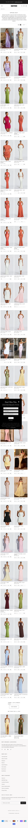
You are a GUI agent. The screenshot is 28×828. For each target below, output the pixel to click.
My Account (4, 768)
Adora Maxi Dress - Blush (5, 331)
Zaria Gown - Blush (18, 331)
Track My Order (4, 756)
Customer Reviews (5, 782)
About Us (3, 778)
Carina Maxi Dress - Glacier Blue (20, 694)
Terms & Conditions (5, 788)
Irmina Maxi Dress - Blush (19, 582)
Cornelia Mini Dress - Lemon (6, 470)
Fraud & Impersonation (6, 786)
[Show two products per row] (20, 24)
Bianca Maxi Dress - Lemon (19, 387)
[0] (23, 6)
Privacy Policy (4, 790)
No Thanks (11, 420)
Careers (3, 784)
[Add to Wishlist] (12, 29)
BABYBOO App (4, 780)
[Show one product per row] (18, 24)
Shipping (3, 760)
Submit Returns (4, 764)
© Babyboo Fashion (14, 813)
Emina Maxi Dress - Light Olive (6, 387)
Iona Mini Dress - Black (5, 526)
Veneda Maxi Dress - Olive (19, 610)
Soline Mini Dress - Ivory (5, 359)
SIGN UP (23, 802)
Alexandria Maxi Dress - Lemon (20, 49)
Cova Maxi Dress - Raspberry (20, 77)
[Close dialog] (19, 402)
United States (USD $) (13, 810)
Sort (24, 24)
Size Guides (4, 766)
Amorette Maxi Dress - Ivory (6, 276)
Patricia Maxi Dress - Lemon (19, 498)
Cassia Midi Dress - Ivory (19, 276)
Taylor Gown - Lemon (4, 582)
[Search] (21, 5)
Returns (3, 762)
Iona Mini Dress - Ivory (18, 526)
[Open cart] (26, 6)
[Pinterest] (7, 749)
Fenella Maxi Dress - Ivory (19, 190)
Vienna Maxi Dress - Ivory (19, 161)
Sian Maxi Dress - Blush (5, 498)
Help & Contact (4, 758)
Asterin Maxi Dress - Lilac (5, 49)
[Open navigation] (2, 5)
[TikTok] (10, 749)
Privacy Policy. (13, 427)
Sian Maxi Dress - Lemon (19, 470)
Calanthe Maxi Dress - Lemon (6, 694)
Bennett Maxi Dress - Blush (19, 359)
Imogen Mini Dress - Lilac (5, 77)
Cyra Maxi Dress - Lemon (5, 736)
